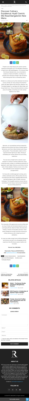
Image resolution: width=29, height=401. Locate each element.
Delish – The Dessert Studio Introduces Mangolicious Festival (18, 285)
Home (2, 5)
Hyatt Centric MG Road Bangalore (8, 257)
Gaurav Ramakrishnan (21, 256)
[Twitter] (14, 62)
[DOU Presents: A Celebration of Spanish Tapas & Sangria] (5, 294)
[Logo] (14, 357)
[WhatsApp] (17, 62)
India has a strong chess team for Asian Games (6, 275)
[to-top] (27, 398)
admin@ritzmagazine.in (17, 381)
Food (5, 5)
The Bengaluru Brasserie (6, 259)
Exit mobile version (14, 399)
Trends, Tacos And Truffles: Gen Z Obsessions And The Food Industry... (18, 300)
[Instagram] (12, 389)
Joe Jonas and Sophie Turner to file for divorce (22, 275)
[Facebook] (11, 62)
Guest (11, 303)
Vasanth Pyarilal (13, 287)
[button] (3, 2)
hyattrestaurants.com (11, 252)
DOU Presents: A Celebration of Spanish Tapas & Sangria (19, 292)
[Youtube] (20, 389)
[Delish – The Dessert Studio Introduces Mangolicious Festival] (5, 286)
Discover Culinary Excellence (10, 256)
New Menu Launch (18, 257)
